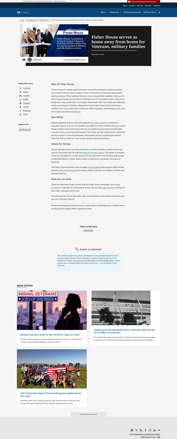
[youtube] (132, 430)
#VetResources (25, 129)
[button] (159, 12)
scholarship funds (69, 170)
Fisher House (88, 230)
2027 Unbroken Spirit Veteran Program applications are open (50, 394)
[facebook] (145, 430)
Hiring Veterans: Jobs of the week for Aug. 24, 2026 (49, 334)
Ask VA (109, 258)
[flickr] (159, 430)
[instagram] (150, 430)
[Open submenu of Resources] (120, 12)
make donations (108, 187)
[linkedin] (154, 430)
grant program (95, 167)
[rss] (141, 430)
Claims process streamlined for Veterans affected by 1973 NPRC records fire (124, 331)
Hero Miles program (98, 122)
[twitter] (136, 430)
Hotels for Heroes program (93, 152)
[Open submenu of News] (107, 12)
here (79, 111)
